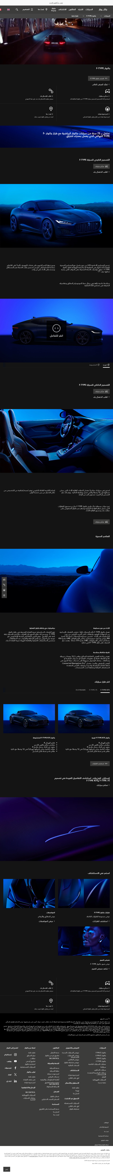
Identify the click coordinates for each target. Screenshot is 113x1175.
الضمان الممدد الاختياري (50, 1099)
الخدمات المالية (73, 1065)
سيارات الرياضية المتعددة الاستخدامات (97, 1073)
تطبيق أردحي (30, 1061)
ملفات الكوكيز (105, 1140)
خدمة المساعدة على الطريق (49, 1109)
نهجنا (77, 1090)
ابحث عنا (56, 1115)
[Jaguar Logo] (103, 10)
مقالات (32, 1058)
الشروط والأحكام (104, 1127)
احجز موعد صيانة (53, 1074)
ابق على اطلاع (74, 1078)
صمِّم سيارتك (99, 166)
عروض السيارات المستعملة (73, 1056)
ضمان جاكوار (54, 1096)
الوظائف (106, 1123)
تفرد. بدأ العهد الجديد (56, 3)
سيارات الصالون (100, 1070)
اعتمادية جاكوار (30, 1064)
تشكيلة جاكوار (74, 1109)
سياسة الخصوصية (103, 1136)
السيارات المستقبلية (27, 1067)
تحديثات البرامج (53, 1077)
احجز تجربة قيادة (73, 1075)
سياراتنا (103, 1067)
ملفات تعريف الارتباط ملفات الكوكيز (77, 1157)
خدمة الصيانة (54, 1068)
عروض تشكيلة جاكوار (71, 1062)
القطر (104, 1077)
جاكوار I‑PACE (101, 1058)
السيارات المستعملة (71, 1103)
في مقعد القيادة (29, 1079)
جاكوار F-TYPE (101, 1061)
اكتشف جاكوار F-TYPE (97, 78)
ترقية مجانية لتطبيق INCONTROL (52, 1083)
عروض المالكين (73, 1059)
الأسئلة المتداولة (53, 1086)
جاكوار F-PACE (101, 1052)
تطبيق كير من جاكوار (52, 1055)
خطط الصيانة (54, 1071)
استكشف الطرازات (98, 763)
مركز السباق (31, 1055)
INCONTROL (54, 1058)
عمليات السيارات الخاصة (97, 1064)
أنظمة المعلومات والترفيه (49, 1079)
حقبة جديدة (102, 1082)
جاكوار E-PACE (101, 1055)
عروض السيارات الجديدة (70, 1052)
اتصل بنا (76, 1093)
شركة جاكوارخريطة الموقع (102, 1145)
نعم (6, 1169)
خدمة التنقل (55, 1052)
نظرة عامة (75, 1088)
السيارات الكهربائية (99, 1080)
